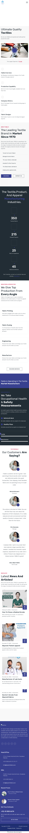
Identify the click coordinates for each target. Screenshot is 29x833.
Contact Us (18, 176)
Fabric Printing (7, 311)
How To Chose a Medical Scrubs (13, 612)
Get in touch (14, 819)
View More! (6, 176)
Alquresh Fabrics (14, 826)
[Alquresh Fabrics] (2, 2)
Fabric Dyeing (7, 325)
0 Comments (14, 610)
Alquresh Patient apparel (11, 646)
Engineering (6, 341)
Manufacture (7, 355)
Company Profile (11, 828)
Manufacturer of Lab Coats (12, 679)
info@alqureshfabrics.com (9, 765)
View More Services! (14, 369)
